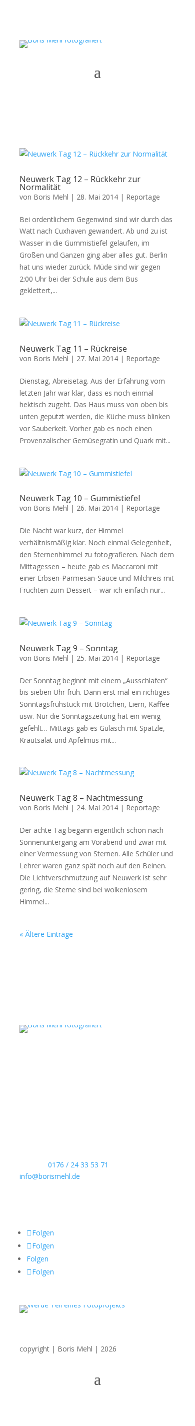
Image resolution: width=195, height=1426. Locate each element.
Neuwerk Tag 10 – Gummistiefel (80, 498)
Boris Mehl (51, 197)
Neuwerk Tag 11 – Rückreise (73, 348)
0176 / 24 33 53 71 (78, 1164)
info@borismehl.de (50, 1176)
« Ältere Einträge (46, 934)
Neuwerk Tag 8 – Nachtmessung (81, 797)
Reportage (143, 197)
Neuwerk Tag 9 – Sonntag (69, 648)
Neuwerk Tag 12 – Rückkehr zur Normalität (80, 183)
